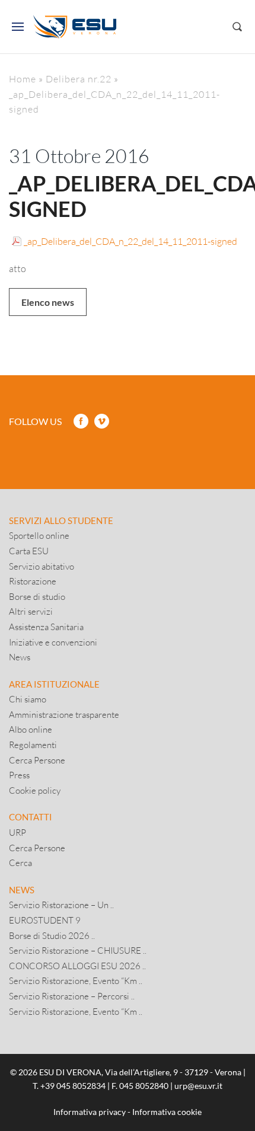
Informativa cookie (167, 1112)
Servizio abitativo (41, 566)
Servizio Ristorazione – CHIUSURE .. (77, 950)
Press (19, 774)
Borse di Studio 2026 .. (52, 935)
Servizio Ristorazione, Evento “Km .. (75, 980)
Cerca (20, 862)
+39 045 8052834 (73, 1086)
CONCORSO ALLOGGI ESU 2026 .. (77, 965)
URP (17, 832)
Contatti (30, 816)
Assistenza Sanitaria (46, 626)
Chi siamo (27, 699)
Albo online (30, 729)
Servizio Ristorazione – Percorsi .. (72, 996)
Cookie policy (34, 790)
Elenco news (47, 302)
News (19, 656)
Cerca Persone (37, 760)
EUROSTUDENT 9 (45, 920)
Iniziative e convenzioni (53, 642)
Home (22, 78)
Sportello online (39, 535)
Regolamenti (33, 744)
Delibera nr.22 (78, 78)
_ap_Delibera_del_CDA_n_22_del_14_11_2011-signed (130, 241)
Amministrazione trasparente (64, 714)
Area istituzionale (54, 684)
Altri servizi (31, 611)
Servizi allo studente (61, 520)
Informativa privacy (89, 1112)
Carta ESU (29, 550)
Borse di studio (37, 596)
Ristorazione (32, 581)
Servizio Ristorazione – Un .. (61, 904)
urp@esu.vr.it (198, 1086)
